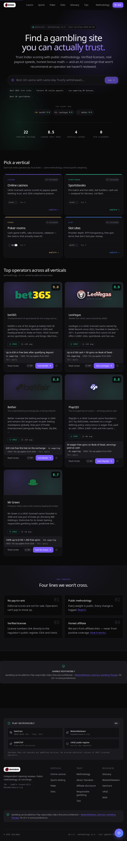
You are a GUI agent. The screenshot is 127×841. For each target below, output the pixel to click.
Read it (82, 610)
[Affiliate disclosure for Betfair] (56, 458)
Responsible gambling (83, 793)
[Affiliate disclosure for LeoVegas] (117, 366)
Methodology (102, 4)
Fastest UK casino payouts (50, 91)
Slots (62, 4)
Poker (52, 4)
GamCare (95, 675)
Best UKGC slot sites (20, 91)
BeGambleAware (82, 675)
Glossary (74, 4)
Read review (13, 365)
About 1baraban (85, 780)
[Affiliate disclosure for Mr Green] (56, 550)
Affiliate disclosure (86, 785)
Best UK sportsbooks (20, 97)
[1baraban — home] (10, 5)
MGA (104, 797)
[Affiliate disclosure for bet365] (56, 366)
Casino (29, 4)
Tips (86, 4)
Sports (41, 4)
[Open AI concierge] (119, 833)
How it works (98, 632)
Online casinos (58, 774)
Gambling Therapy (109, 675)
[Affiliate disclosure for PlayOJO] (117, 461)
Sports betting (57, 780)
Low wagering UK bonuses (80, 91)
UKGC (105, 791)
